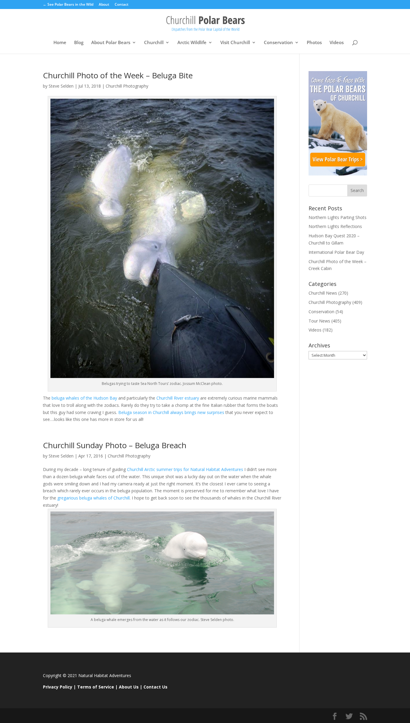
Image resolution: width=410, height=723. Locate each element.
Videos (337, 42)
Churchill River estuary (177, 398)
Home (59, 42)
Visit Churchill (235, 42)
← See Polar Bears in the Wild (68, 5)
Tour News (319, 321)
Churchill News (323, 293)
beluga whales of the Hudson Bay (84, 398)
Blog (78, 42)
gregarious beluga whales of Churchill (93, 498)
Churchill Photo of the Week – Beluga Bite (118, 75)
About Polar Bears (110, 42)
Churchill (154, 42)
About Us (129, 687)
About (104, 5)
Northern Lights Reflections (335, 226)
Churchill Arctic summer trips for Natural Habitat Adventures (185, 469)
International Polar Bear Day (336, 252)
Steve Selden (61, 86)
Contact (121, 5)
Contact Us (155, 687)
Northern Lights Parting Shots (337, 217)
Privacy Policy (57, 687)
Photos (314, 42)
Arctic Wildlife (192, 42)
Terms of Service (95, 687)
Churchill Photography (127, 86)
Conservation (278, 42)
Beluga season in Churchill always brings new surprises (171, 412)
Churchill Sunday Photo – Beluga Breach (114, 445)
